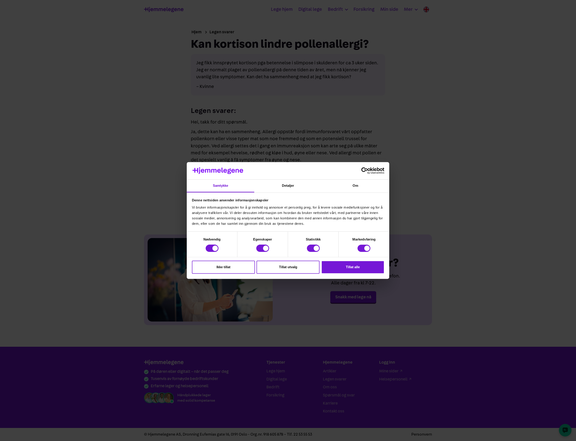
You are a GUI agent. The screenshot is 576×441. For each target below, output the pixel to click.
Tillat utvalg (288, 267)
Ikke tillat (223, 267)
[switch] (262, 248)
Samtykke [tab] (220, 185)
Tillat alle (353, 267)
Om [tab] (355, 185)
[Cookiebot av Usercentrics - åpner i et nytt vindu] (364, 170)
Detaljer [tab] (288, 185)
